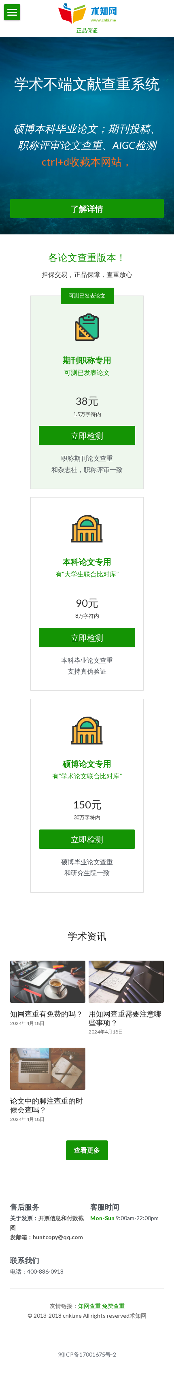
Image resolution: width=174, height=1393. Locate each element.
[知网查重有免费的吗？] (47, 982)
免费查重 (113, 1305)
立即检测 (87, 435)
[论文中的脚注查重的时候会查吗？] (47, 1069)
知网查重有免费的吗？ (46, 1014)
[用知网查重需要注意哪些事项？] (126, 982)
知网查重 (89, 1305)
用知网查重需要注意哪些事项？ (125, 1018)
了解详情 (87, 208)
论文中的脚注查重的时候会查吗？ (46, 1105)
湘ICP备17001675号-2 (87, 1354)
